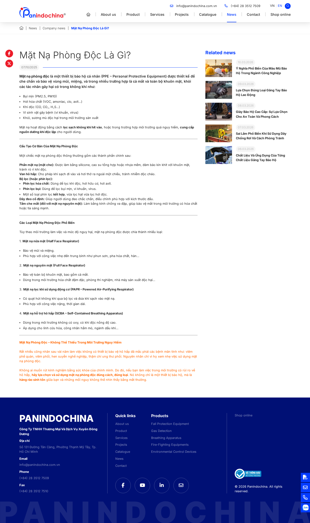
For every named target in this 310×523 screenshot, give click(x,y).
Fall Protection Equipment (170, 424)
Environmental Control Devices (173, 451)
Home (21, 28)
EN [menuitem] (280, 6)
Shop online (281, 14)
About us (108, 14)
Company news (54, 28)
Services (157, 14)
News (231, 14)
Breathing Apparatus (166, 438)
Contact (253, 14)
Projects (182, 14)
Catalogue (207, 14)
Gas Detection (161, 431)
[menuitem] (272, 6)
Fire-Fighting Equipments (170, 444)
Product (133, 14)
